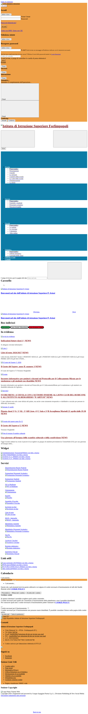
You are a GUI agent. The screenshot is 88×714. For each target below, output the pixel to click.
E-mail (23, 50)
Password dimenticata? (8, 23)
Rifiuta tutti (18, 593)
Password (24, 19)
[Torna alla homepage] (44, 126)
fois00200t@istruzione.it (27, 634)
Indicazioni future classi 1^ (16, 341)
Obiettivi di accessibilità (13, 676)
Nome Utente (25, 17)
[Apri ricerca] (70, 138)
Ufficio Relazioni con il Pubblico (16, 672)
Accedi (4, 6)
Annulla (4, 120)
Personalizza (6, 593)
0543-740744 (12, 632)
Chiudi (4, 66)
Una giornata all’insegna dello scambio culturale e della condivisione (34, 437)
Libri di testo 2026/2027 (14, 353)
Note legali (9, 668)
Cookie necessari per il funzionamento (14, 608)
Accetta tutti (33, 593)
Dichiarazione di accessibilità (15, 674)
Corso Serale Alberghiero (19, 327)
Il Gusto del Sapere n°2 (14, 425)
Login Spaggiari (56, 54)
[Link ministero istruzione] (10, 4)
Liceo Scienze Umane (36, 327)
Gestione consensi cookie (13, 680)
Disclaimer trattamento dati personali (13, 695)
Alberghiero (5, 327)
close (3, 148)
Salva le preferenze (17, 614)
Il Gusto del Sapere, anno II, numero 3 (21, 366)
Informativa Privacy (12, 670)
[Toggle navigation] (18, 138)
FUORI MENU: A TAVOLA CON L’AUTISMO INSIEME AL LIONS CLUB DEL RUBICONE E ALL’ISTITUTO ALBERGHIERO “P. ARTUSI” (43, 396)
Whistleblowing (10, 678)
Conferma (11, 120)
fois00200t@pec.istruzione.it (27, 636)
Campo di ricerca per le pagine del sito (14, 278)
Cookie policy (10, 666)
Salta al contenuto (7, 2)
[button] (20, 312)
